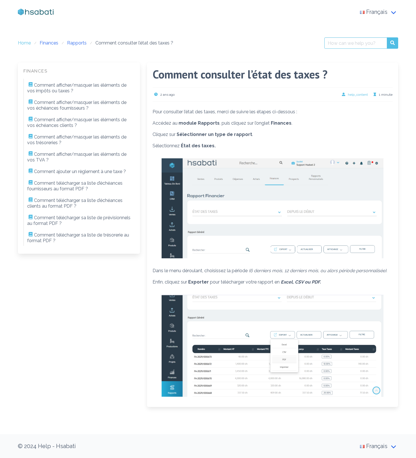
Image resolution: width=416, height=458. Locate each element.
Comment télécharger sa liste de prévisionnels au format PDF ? (78, 220)
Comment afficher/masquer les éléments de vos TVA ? (76, 157)
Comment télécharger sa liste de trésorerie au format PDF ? (78, 237)
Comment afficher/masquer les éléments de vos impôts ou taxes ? (76, 87)
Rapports (77, 43)
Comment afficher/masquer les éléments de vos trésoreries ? (76, 139)
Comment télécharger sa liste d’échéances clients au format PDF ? (75, 203)
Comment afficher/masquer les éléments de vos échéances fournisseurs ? (76, 105)
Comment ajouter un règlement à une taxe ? (80, 171)
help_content (358, 95)
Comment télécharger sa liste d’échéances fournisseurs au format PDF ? (75, 185)
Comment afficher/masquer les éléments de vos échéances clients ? (76, 122)
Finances (49, 43)
